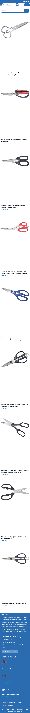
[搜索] (26, 10)
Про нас (5, 615)
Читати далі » (4, 76)
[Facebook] (22, 1)
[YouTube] (28, 1)
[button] (7, 1)
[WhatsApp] (24, 1)
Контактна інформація (12, 637)
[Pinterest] (26, 1)
